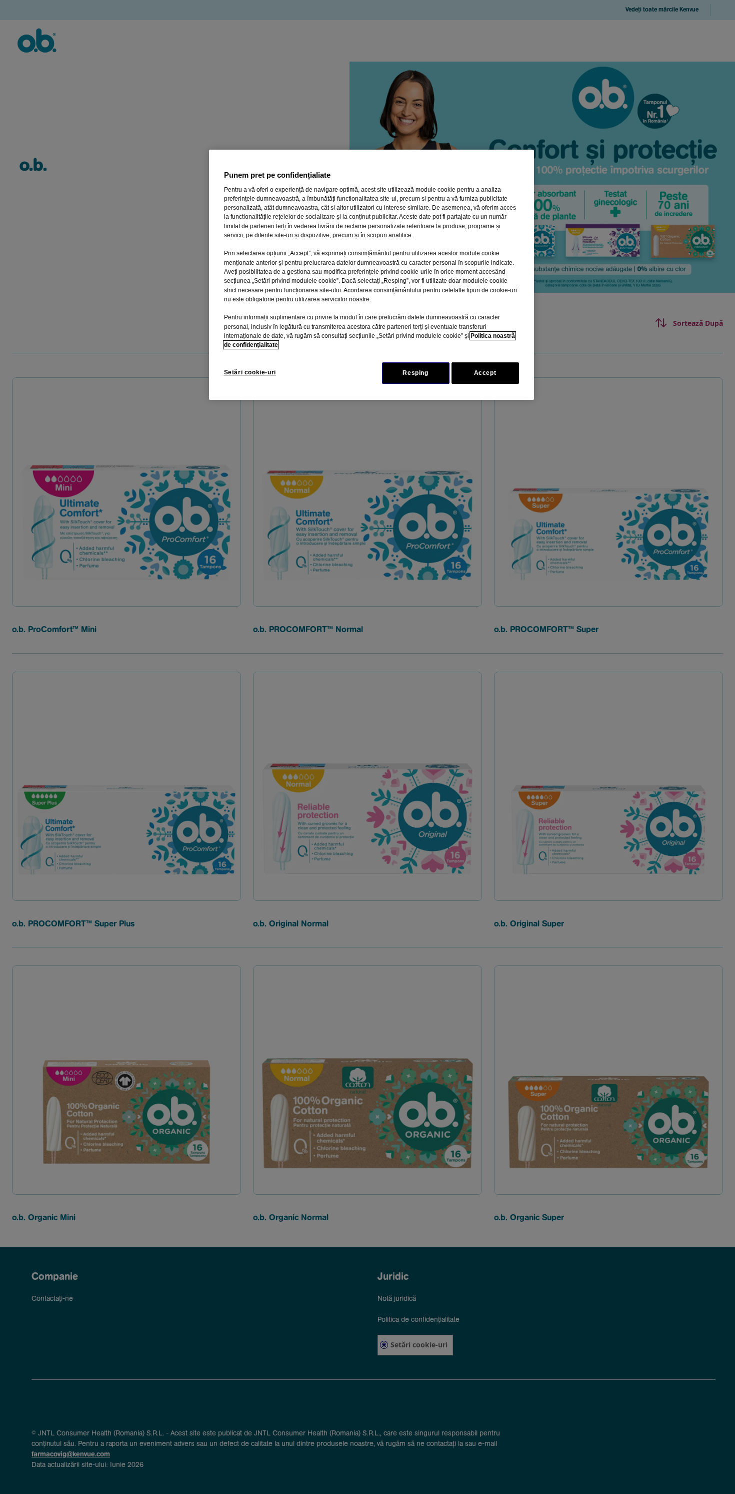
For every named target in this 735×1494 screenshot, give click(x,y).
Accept (485, 372)
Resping (415, 372)
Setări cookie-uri (250, 372)
